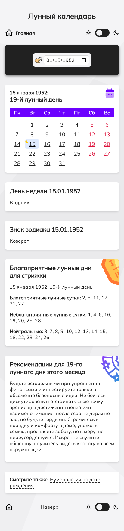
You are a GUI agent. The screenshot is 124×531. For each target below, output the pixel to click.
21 (17, 153)
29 (32, 163)
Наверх (49, 507)
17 (62, 144)
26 (91, 153)
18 (77, 144)
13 (107, 134)
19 (91, 144)
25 (77, 153)
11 (77, 134)
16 (47, 144)
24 (62, 153)
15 (32, 144)
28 (17, 163)
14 (17, 144)
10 (62, 134)
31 (62, 163)
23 (47, 153)
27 (107, 153)
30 (47, 163)
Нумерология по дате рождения (55, 482)
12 (91, 134)
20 (107, 144)
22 (32, 153)
